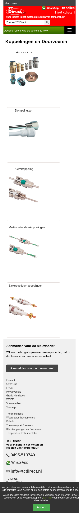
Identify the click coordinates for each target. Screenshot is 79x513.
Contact (10, 380)
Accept (41, 507)
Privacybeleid (13, 391)
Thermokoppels (14, 413)
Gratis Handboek (15, 395)
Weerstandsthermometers (20, 417)
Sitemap (11, 407)
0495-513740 (23, 455)
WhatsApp (53, 8)
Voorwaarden (13, 403)
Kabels (10, 421)
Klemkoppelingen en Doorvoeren (24, 429)
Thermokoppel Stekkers (19, 425)
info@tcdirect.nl (65, 12)
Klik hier (47, 497)
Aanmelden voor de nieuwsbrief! (32, 368)
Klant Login (11, 3)
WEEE (10, 399)
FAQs (9, 387)
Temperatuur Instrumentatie (21, 433)
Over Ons (11, 384)
